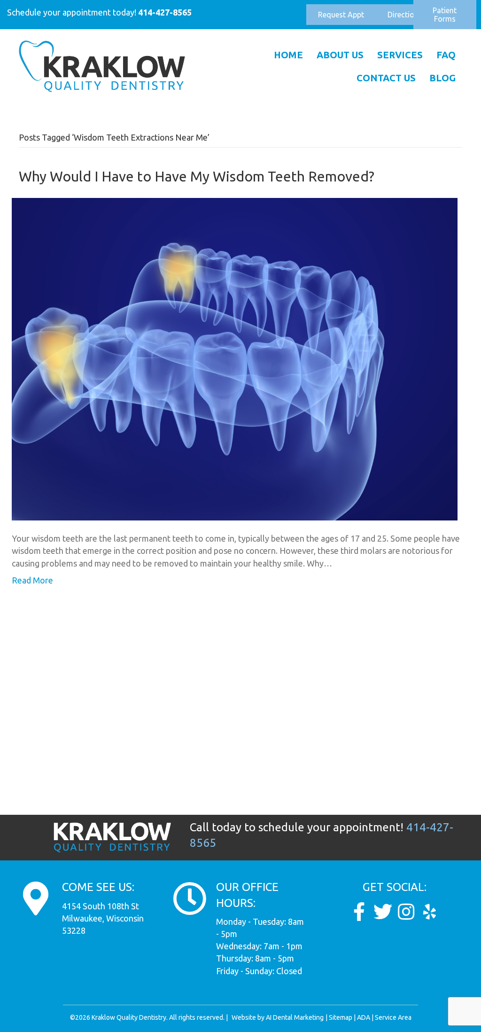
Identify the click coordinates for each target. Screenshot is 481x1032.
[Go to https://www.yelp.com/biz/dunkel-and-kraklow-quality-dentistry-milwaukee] (429, 912)
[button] (341, 14)
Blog (442, 77)
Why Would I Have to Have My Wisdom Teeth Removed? (196, 176)
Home (288, 54)
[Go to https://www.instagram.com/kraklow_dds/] (406, 912)
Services (400, 54)
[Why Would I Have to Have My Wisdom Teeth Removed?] (235, 358)
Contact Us (386, 77)
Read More (32, 580)
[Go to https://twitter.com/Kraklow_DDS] (382, 912)
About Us (340, 54)
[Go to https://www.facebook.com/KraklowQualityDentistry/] (359, 912)
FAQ (446, 54)
